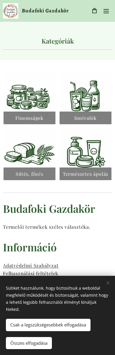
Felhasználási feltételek (30, 273)
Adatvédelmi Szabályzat (31, 265)
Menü (106, 11)
